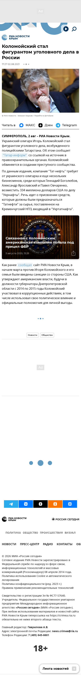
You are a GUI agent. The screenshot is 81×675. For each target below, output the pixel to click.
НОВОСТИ (9, 545)
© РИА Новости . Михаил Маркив (17, 115)
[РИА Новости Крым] (15, 37)
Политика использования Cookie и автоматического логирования (37, 578)
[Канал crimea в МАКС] (70, 504)
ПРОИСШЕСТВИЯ (51, 533)
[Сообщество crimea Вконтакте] (26, 504)
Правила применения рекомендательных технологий (37, 588)
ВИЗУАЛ (70, 533)
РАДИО (48, 545)
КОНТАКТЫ (65, 545)
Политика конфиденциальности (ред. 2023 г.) (31, 584)
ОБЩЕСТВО (30, 533)
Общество (47, 335)
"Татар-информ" (15, 155)
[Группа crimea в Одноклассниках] (55, 504)
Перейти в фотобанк (43, 115)
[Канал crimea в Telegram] (11, 504)
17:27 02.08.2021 (11, 64)
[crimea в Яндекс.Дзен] (40, 504)
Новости (32, 335)
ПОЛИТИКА (13, 533)
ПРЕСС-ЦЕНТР (29, 545)
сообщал (25, 265)
